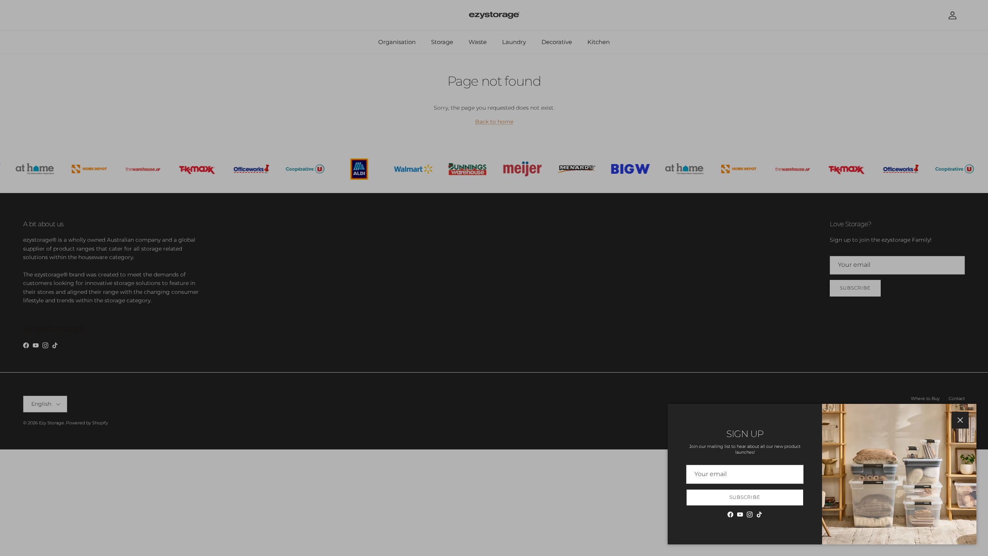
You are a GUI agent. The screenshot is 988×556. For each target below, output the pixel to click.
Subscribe (744, 497)
